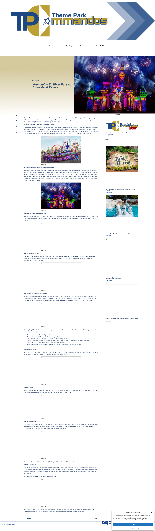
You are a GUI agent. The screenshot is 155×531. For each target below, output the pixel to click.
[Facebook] (103, 522)
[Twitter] (106, 522)
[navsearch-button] (0, 53)
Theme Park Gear (101, 46)
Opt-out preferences (130, 528)
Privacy (137, 528)
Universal (64, 46)
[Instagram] (110, 522)
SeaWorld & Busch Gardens (86, 46)
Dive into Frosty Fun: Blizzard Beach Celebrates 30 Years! (119, 233)
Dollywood (72, 46)
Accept (133, 524)
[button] (152, 512)
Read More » (109, 192)
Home (50, 46)
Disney (57, 46)
